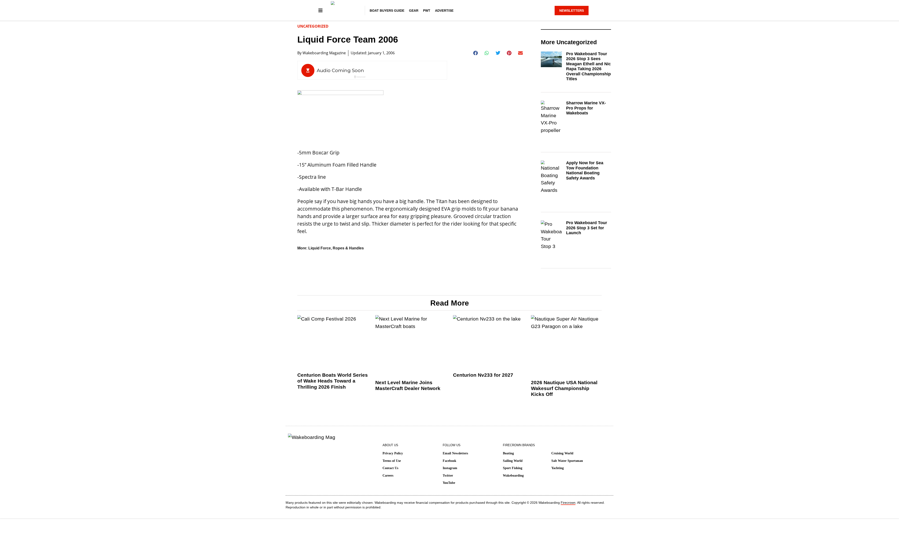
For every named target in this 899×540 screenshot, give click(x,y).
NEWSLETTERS (571, 10)
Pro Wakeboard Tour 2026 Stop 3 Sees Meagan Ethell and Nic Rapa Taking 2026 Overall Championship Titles (588, 66)
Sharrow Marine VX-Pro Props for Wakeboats (586, 108)
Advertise (444, 10)
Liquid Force (319, 248)
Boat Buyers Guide (387, 10)
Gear (413, 10)
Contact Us (390, 468)
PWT (426, 10)
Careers (388, 475)
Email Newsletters (455, 453)
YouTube (449, 483)
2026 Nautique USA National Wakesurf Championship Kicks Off (564, 388)
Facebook (449, 461)
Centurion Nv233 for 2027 (483, 375)
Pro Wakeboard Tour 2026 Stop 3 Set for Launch (586, 227)
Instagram (450, 468)
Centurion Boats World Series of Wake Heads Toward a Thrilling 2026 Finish (332, 380)
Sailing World (513, 461)
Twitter (448, 475)
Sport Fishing (512, 468)
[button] (476, 53)
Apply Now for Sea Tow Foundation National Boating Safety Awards (584, 170)
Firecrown (568, 502)
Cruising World (562, 453)
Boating (508, 453)
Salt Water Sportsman (567, 461)
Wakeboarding (513, 475)
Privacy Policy (393, 453)
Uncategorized (312, 26)
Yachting (557, 468)
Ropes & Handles (348, 248)
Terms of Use (392, 461)
